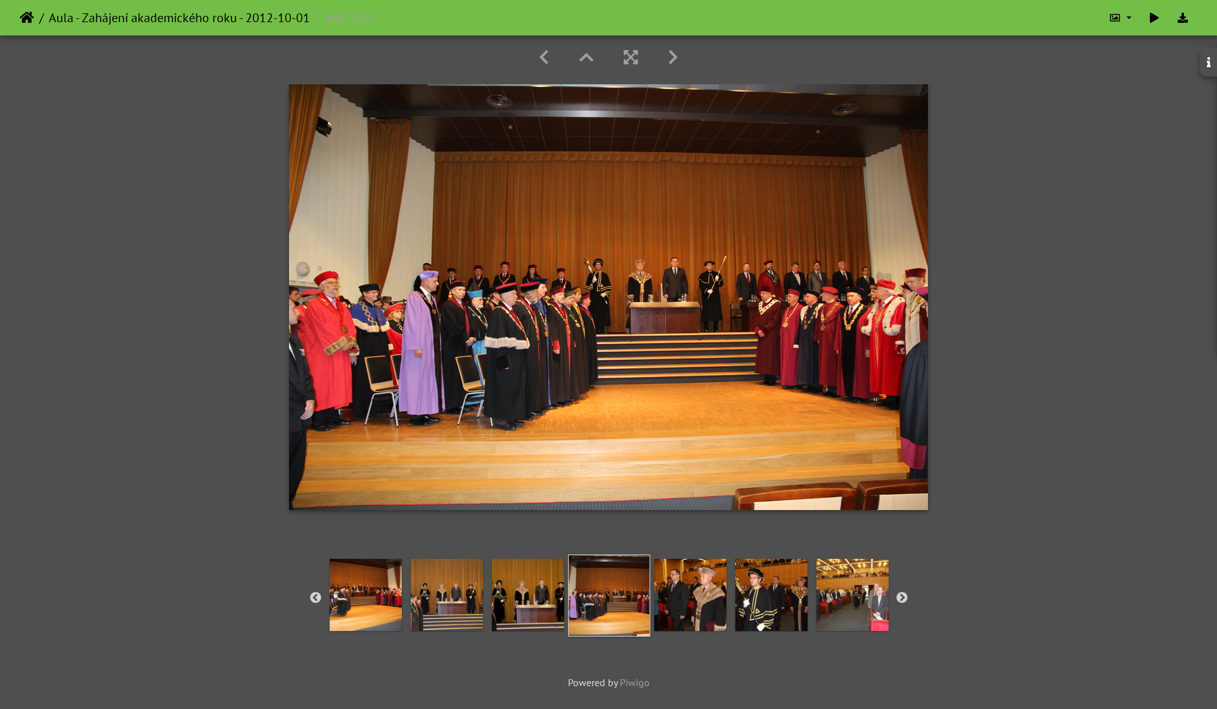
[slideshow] (1154, 17)
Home (27, 17)
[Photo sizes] (1120, 17)
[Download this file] (1182, 17)
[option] (365, 595)
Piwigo (635, 682)
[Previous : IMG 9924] (544, 57)
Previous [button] (315, 598)
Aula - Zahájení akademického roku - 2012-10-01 (179, 18)
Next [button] (902, 598)
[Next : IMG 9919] (673, 57)
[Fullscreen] (630, 57)
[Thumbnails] (586, 57)
